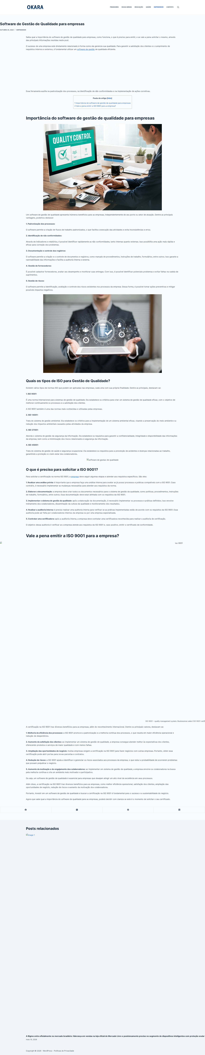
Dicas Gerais (127, 7)
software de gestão (86, 49)
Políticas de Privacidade (64, 1051)
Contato (169, 7)
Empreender (158, 7)
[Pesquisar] (178, 7)
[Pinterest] (128, 810)
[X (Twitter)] (77, 810)
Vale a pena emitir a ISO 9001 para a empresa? (95, 106)
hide (109, 98)
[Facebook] (25, 810)
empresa (75, 476)
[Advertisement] (102, 70)
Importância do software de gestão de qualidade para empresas (103, 103)
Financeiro (114, 7)
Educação (139, 7)
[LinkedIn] (179, 810)
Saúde (148, 7)
